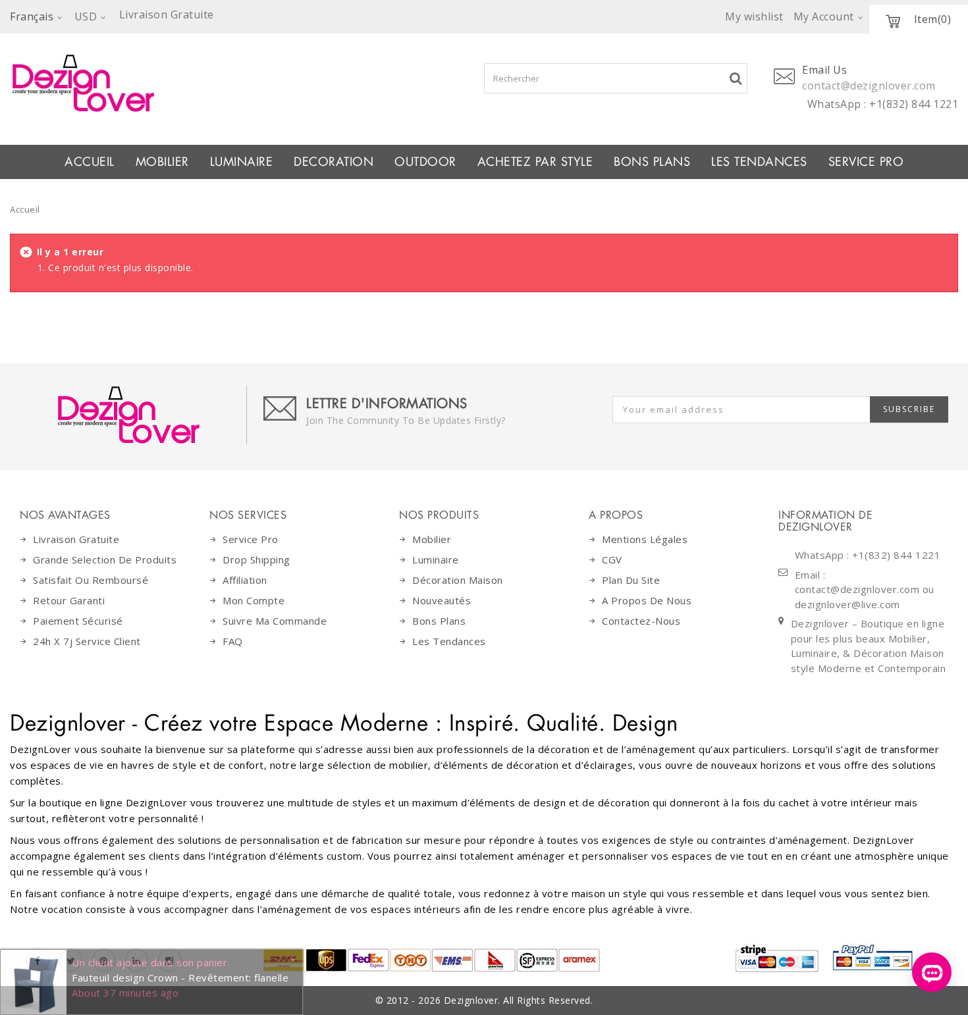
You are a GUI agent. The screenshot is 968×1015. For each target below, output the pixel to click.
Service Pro (866, 162)
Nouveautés (441, 600)
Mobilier (431, 539)
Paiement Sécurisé (78, 620)
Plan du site (631, 579)
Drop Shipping (256, 559)
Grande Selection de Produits (104, 559)
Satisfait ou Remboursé (90, 579)
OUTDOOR (425, 162)
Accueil (90, 162)
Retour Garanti (69, 600)
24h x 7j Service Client (87, 641)
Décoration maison (457, 579)
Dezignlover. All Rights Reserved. (518, 1000)
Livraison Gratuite (76, 539)
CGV (612, 559)
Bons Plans (652, 162)
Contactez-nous (641, 620)
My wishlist (754, 16)
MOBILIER (162, 162)
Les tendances (759, 162)
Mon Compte (253, 600)
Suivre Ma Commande (275, 620)
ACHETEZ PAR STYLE (535, 162)
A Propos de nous (646, 600)
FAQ (233, 641)
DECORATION (333, 162)
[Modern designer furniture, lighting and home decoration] (202, 83)
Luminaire (241, 162)
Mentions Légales (644, 539)
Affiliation (245, 579)
